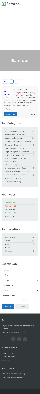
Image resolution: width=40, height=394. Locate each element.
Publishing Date (8, 295)
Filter (6, 81)
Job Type (5, 275)
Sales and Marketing (20, 105)
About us (5, 360)
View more (10, 114)
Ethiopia (8, 241)
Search (8, 306)
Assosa (7, 247)
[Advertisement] (20, 29)
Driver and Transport (13, 145)
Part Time (10, 213)
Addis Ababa (10, 237)
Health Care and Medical (15, 155)
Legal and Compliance (13, 164)
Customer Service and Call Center (18, 141)
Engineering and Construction (17, 152)
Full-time (10, 209)
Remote (9, 216)
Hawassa (8, 251)
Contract (10, 203)
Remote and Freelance (13, 178)
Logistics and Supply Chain (15, 168)
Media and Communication (15, 175)
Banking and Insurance (14, 138)
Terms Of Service (8, 356)
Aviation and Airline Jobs (15, 135)
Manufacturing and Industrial (17, 171)
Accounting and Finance (19, 100)
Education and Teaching (14, 148)
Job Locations (8, 285)
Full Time (11, 206)
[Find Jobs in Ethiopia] (11, 4)
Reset (23, 306)
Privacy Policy (7, 353)
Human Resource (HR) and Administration (15, 160)
